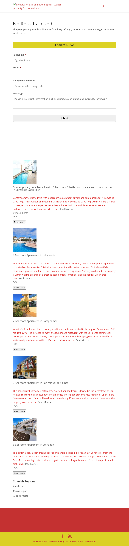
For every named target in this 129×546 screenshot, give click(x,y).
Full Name (19, 54)
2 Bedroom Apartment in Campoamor (35, 321)
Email (17, 67)
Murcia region (20, 490)
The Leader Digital (57, 541)
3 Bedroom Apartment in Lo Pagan (33, 444)
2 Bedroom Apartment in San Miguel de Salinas (40, 383)
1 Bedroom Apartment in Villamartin (34, 255)
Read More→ (66, 209)
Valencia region (20, 495)
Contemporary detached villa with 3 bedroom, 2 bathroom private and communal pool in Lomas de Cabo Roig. (63, 188)
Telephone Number (24, 80)
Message (18, 93)
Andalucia (18, 486)
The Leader (89, 541)
